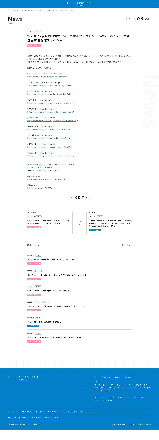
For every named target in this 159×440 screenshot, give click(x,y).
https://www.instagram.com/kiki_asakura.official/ (48, 129)
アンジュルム (115, 385)
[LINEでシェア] (142, 18)
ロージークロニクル (129, 388)
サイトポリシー (36, 418)
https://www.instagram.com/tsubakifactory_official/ (49, 85)
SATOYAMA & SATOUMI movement (18, 424)
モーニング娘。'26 (101, 385)
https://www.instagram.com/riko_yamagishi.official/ (49, 94)
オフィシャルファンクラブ (103, 397)
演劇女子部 (36, 424)
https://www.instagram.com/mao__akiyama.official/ (49, 155)
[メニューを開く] (154, 4)
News (117, 377)
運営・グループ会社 (50, 418)
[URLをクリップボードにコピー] (147, 18)
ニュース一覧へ (79, 222)
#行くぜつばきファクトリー (38, 167)
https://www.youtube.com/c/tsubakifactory (46, 76)
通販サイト (121, 397)
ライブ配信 (39, 411)
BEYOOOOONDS (100, 388)
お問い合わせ (12, 418)
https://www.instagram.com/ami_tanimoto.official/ (49, 112)
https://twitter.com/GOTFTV (39, 188)
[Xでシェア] (135, 19)
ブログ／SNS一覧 (137, 397)
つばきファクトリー (141, 385)
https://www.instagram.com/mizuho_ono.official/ (48, 138)
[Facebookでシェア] (138, 18)
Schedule (106, 377)
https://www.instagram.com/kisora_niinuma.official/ (49, 103)
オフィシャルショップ (24, 411)
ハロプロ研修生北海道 (102, 390)
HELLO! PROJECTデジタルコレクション (74, 411)
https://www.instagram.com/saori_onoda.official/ (48, 147)
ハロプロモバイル (53, 411)
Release (127, 377)
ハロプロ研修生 (145, 388)
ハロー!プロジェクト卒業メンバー (106, 400)
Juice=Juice (127, 385)
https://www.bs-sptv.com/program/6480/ (45, 179)
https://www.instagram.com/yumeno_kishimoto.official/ (51, 120)
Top (96, 377)
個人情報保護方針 (24, 418)
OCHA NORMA (114, 388)
